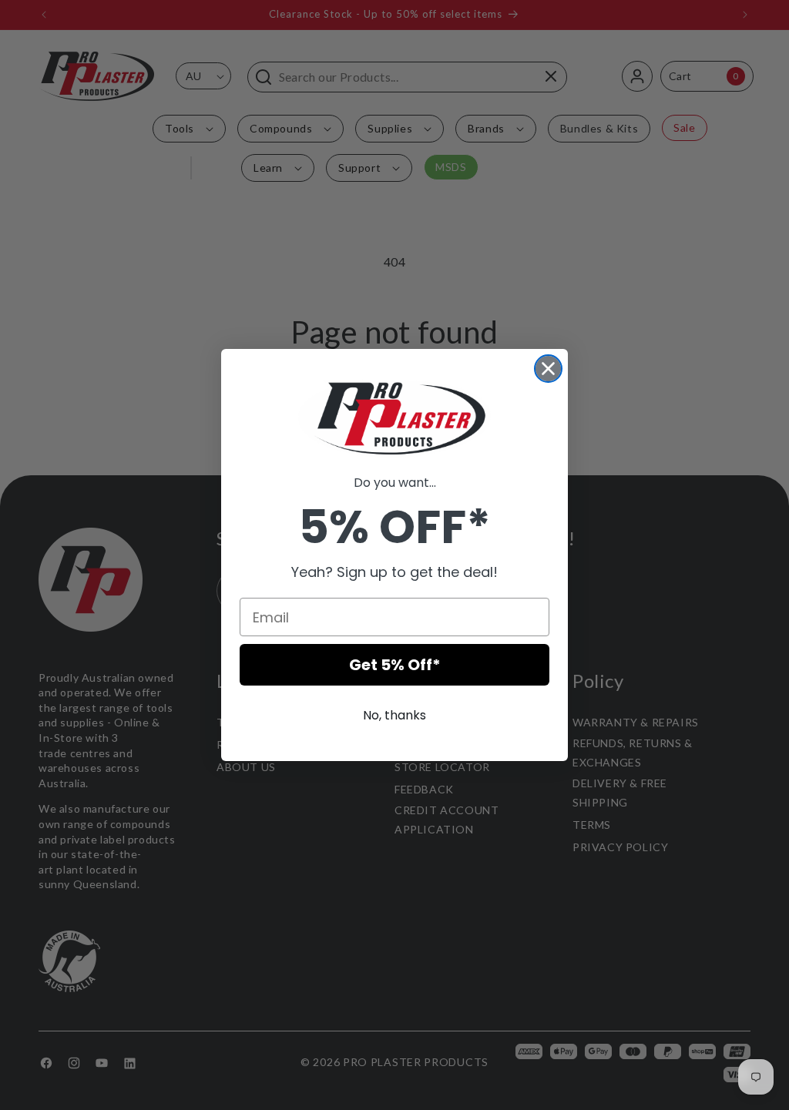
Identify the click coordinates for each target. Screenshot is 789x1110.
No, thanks (394, 715)
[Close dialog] (548, 368)
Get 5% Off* (395, 665)
